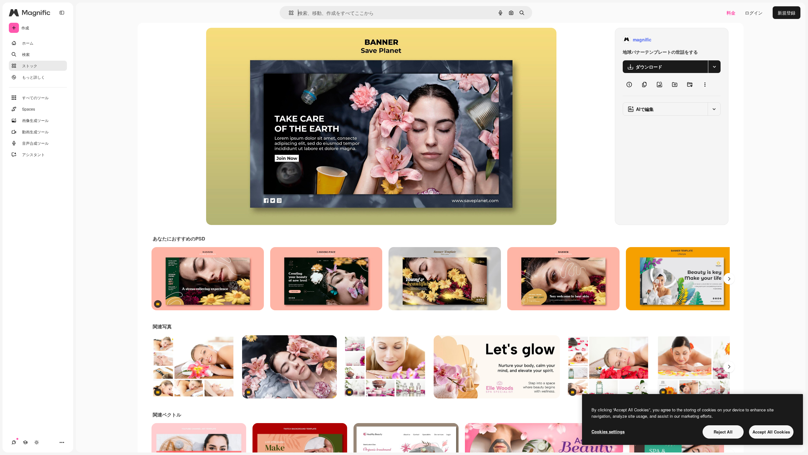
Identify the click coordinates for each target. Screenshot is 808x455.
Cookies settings (608, 431)
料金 (731, 12)
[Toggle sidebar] (62, 13)
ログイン (754, 12)
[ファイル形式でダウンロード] (714, 66)
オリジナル (249, 39)
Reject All (723, 432)
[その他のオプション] (704, 84)
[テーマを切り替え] (37, 442)
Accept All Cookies (771, 432)
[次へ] (729, 278)
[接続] (14, 442)
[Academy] (25, 442)
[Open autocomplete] (288, 12)
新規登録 (786, 12)
